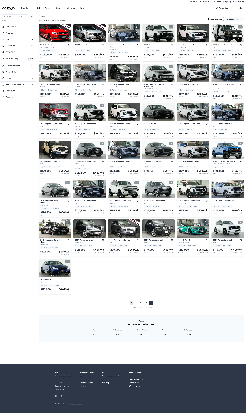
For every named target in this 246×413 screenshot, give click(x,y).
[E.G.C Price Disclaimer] (44, 57)
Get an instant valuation (111, 376)
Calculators (59, 389)
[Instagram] (60, 396)
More (81, 8)
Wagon (188, 334)
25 (147, 303)
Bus (94, 330)
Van (164, 334)
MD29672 (84, 386)
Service (59, 8)
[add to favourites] (68, 45)
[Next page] (151, 303)
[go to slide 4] (56, 40)
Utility (141, 334)
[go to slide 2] (53, 40)
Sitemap (105, 383)
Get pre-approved (62, 386)
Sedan (117, 334)
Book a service (85, 376)
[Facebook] (56, 396)
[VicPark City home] (8, 8)
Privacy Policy (76, 404)
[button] (31, 16)
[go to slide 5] (58, 40)
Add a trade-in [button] (215, 19)
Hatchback (188, 330)
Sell (38, 8)
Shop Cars (25, 8)
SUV (94, 334)
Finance (48, 8)
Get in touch (134, 383)
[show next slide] (68, 34)
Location (136, 386)
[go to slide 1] (51, 40)
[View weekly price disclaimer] (68, 57)
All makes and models (63, 376)
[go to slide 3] (54, 40)
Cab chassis (117, 330)
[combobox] (15, 16)
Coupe (164, 330)
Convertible (141, 330)
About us (71, 8)
